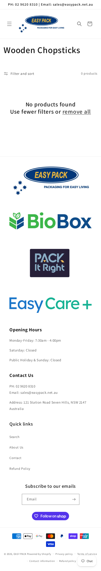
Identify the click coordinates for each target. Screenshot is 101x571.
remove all (76, 111)
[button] (9, 24)
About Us (16, 447)
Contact (15, 458)
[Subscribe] (74, 499)
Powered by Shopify (39, 553)
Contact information (42, 561)
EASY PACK (20, 553)
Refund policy (67, 561)
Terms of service (87, 554)
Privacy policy (64, 554)
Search (14, 437)
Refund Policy (19, 468)
